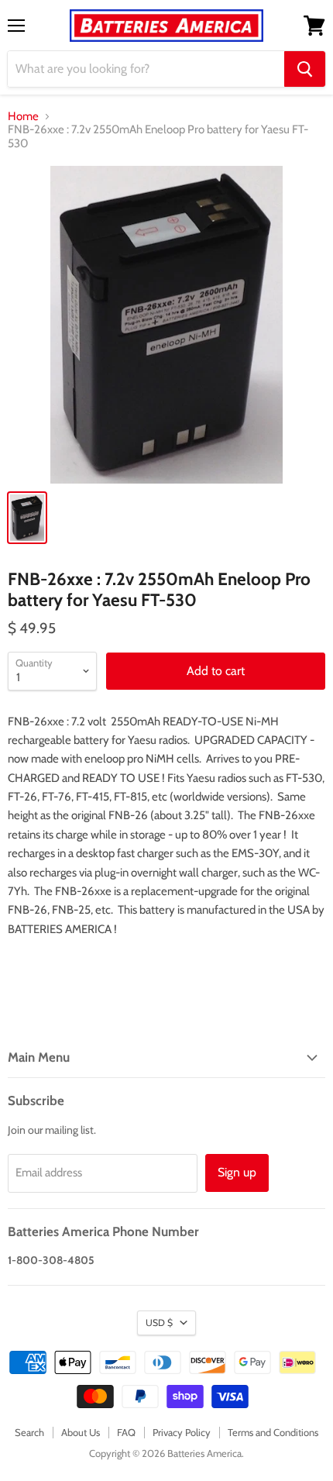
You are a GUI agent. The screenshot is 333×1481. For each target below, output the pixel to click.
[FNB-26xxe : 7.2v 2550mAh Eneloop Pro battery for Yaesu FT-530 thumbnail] (27, 517)
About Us (80, 1432)
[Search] (304, 69)
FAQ (126, 1432)
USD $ (159, 1322)
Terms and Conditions (273, 1432)
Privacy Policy (182, 1432)
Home (23, 116)
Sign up (237, 1172)
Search (29, 1432)
